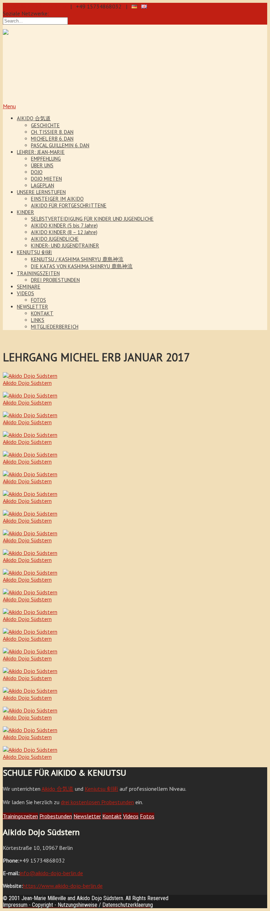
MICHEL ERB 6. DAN (52, 138)
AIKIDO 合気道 (34, 118)
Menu (9, 106)
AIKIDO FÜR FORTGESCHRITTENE (69, 205)
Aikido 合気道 (57, 788)
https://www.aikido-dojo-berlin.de (63, 885)
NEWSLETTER (32, 306)
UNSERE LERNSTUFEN (41, 192)
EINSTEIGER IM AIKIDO (57, 198)
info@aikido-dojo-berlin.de (34, 6)
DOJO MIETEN (46, 178)
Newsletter (87, 816)
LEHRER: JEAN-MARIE (41, 152)
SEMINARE (28, 286)
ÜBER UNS (42, 165)
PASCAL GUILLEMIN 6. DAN (60, 145)
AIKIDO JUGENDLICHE (55, 238)
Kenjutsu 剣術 (101, 788)
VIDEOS (25, 293)
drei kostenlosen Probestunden (97, 802)
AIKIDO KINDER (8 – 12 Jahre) (64, 232)
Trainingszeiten (20, 816)
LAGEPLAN (42, 185)
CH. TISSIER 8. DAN (52, 132)
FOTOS (38, 300)
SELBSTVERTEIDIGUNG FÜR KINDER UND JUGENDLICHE (92, 218)
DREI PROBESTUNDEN (55, 280)
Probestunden (55, 816)
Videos (131, 816)
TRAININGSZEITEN (38, 273)
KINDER (25, 212)
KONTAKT (42, 313)
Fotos (147, 816)
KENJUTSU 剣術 (34, 252)
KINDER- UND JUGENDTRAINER (65, 245)
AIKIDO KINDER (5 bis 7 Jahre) (64, 225)
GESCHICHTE (45, 125)
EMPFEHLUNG (46, 158)
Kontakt (112, 816)
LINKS (37, 320)
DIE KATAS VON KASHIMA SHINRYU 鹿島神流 (82, 266)
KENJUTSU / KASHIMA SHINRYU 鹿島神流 (77, 259)
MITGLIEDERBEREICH (54, 326)
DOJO (37, 172)
